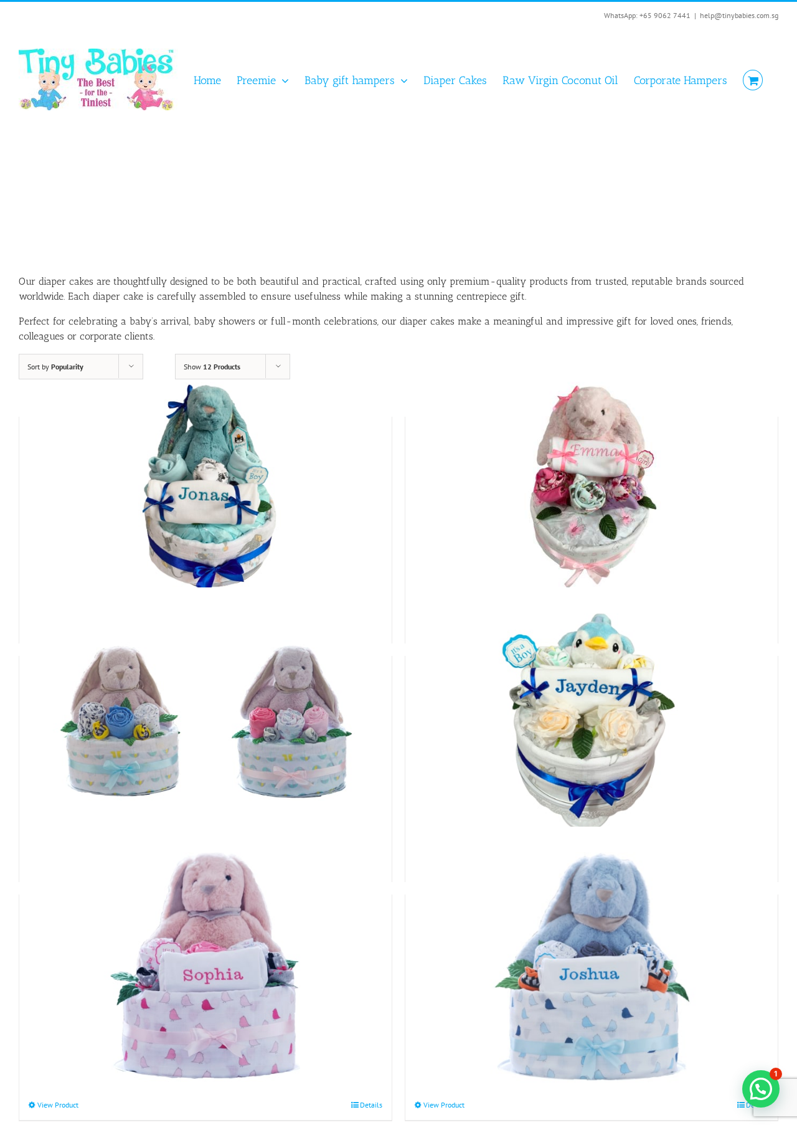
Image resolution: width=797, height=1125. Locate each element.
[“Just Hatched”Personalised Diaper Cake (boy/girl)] (591, 721)
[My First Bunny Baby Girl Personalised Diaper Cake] (205, 959)
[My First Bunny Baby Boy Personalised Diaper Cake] (591, 959)
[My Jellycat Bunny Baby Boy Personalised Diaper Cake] (205, 481)
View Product (57, 1104)
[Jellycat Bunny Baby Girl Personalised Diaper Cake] (591, 481)
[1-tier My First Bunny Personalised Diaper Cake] (205, 721)
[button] (761, 1089)
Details (371, 1104)
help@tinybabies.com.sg (739, 15)
